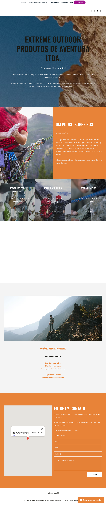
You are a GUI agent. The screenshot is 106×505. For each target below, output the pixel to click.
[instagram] (101, 11)
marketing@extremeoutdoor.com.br (63, 86)
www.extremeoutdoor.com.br (53, 378)
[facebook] (91, 11)
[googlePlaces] (94, 11)
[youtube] (97, 11)
